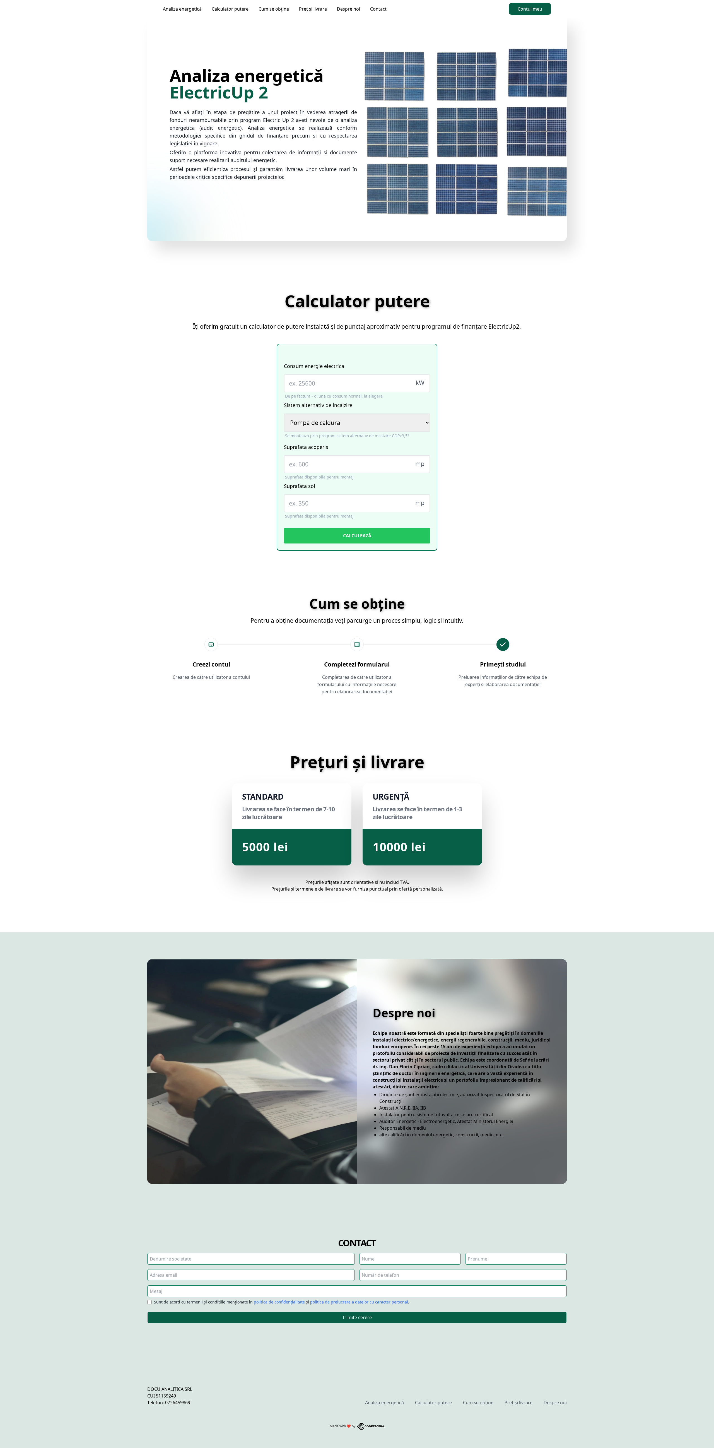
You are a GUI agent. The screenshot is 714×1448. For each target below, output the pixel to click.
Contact (378, 9)
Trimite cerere (357, 1317)
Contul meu (530, 9)
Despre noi (348, 9)
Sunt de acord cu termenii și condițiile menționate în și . (281, 1302)
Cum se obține (274, 9)
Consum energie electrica (314, 366)
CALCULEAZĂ (357, 536)
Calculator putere (230, 9)
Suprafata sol (299, 486)
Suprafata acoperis (306, 447)
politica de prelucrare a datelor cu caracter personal (359, 1302)
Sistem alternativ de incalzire (318, 405)
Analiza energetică (182, 9)
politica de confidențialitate (279, 1302)
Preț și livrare (313, 9)
